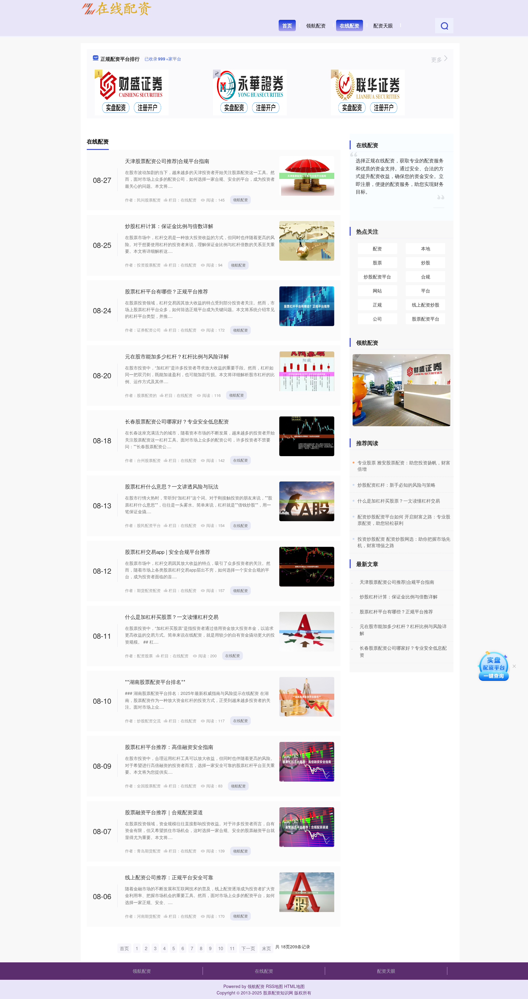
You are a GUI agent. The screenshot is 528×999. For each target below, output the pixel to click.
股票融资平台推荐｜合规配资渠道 (164, 812)
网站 (377, 290)
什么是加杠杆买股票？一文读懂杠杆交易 (171, 616)
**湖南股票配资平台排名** (155, 681)
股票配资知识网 (278, 993)
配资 (377, 248)
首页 (287, 25)
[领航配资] (116, 8)
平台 (425, 290)
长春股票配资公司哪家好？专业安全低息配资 (177, 421)
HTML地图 (294, 986)
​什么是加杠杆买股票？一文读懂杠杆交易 (399, 500)
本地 (425, 248)
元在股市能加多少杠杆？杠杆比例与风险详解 (177, 356)
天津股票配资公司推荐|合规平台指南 (167, 161)
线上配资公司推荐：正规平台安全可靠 (169, 877)
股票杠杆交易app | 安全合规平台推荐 (167, 551)
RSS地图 (274, 986)
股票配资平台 (425, 318)
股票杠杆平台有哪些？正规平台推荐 (166, 291)
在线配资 (349, 25)
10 (220, 948)
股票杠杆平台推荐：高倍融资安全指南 (169, 746)
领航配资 (316, 25)
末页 (266, 948)
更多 (437, 59)
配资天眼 (383, 25)
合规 (425, 276)
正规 (377, 304)
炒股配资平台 (377, 276)
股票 (377, 262)
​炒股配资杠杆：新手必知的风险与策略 (396, 484)
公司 (377, 318)
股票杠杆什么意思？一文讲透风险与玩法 (171, 486)
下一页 (248, 948)
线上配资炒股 (425, 304)
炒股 (425, 262)
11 (232, 948)
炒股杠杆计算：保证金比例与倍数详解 (169, 226)
